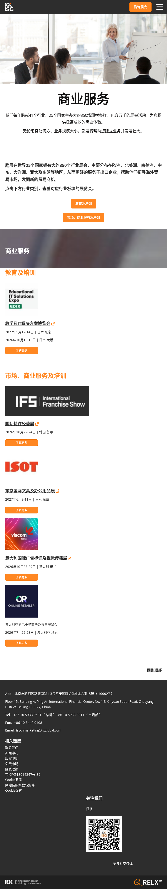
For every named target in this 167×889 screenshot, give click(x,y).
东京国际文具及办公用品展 (30, 491)
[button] (140, 7)
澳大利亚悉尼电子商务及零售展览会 (31, 624)
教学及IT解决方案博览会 (27, 323)
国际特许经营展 (19, 424)
